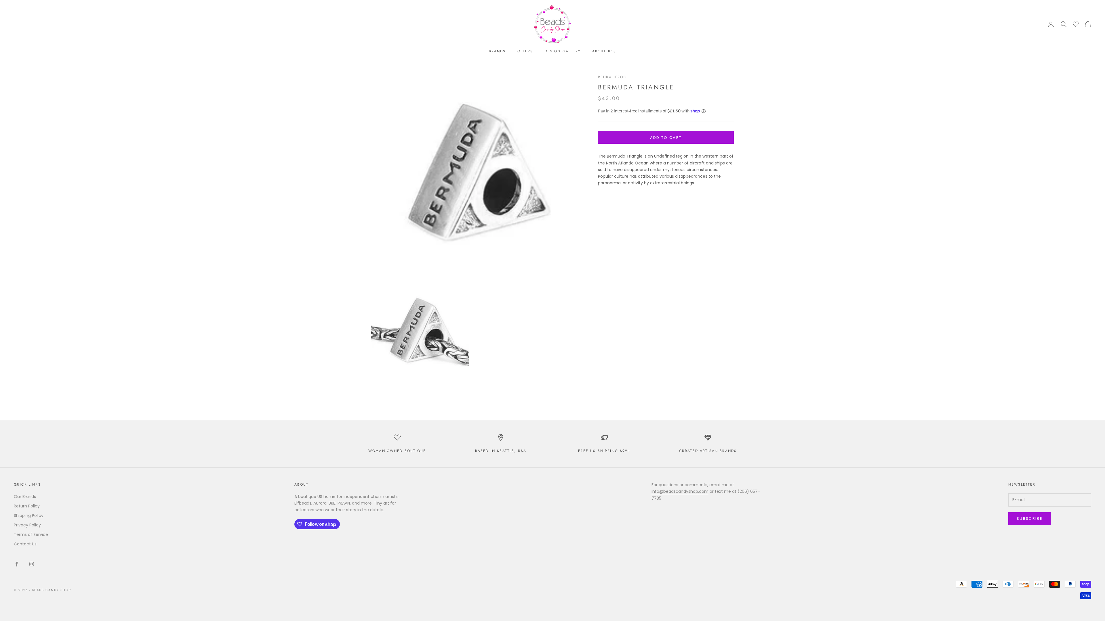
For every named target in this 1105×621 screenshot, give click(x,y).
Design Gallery (563, 51)
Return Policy (27, 506)
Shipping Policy (28, 515)
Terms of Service (31, 534)
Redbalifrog (612, 77)
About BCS (604, 51)
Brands (497, 51)
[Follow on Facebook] (17, 564)
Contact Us (25, 544)
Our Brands (25, 496)
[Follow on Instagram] (32, 564)
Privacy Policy (27, 525)
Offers (525, 51)
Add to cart (666, 137)
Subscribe (1030, 518)
